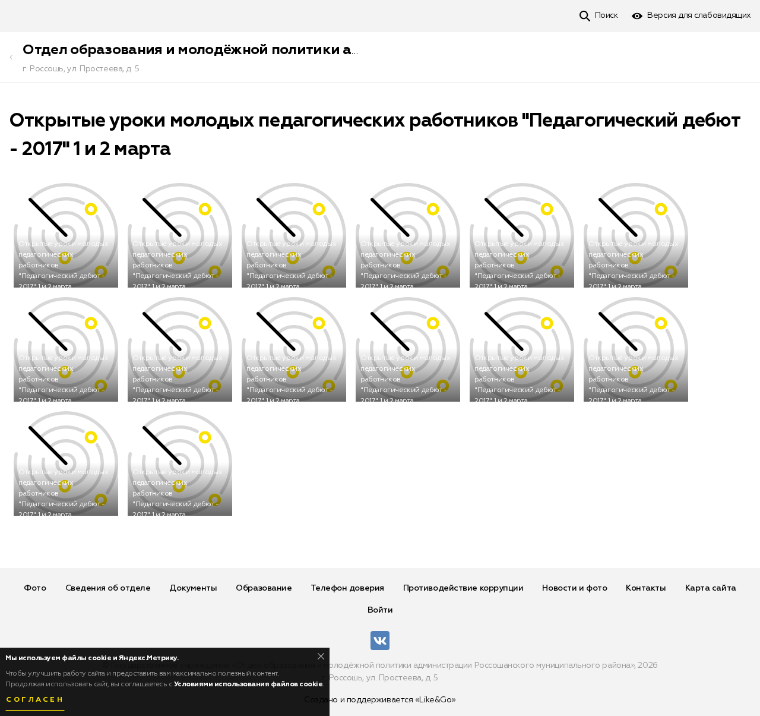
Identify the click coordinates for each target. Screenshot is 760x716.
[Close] (321, 656)
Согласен (35, 700)
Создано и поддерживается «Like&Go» (380, 700)
